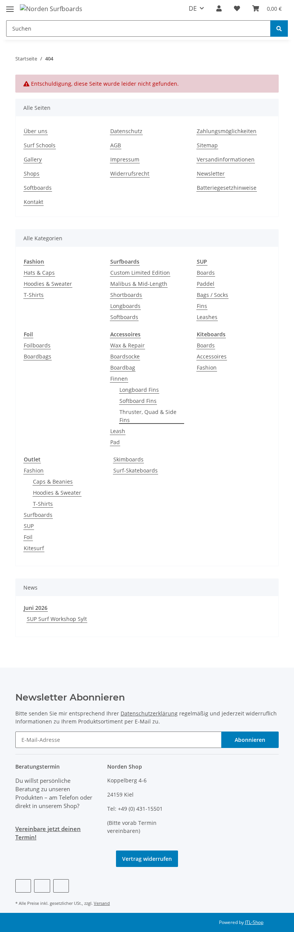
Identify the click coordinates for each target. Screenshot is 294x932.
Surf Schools (40, 145)
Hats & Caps (39, 272)
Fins (202, 306)
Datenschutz (126, 131)
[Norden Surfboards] (51, 8)
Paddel (205, 283)
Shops (31, 173)
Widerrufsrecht (129, 173)
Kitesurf (34, 548)
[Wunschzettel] (237, 8)
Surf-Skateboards (135, 470)
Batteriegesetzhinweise (226, 187)
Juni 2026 (35, 607)
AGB (115, 145)
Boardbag (122, 367)
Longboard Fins (139, 389)
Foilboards (37, 345)
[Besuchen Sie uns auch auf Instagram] (61, 886)
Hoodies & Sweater (48, 283)
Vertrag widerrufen (147, 858)
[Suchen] (279, 28)
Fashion (207, 367)
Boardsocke (125, 356)
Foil (28, 537)
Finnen (119, 378)
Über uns (35, 131)
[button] (219, 8)
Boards (206, 272)
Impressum (124, 159)
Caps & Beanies (53, 481)
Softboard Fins (138, 400)
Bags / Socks (212, 294)
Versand (102, 903)
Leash (117, 431)
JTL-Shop (254, 922)
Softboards (38, 187)
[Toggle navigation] (10, 6)
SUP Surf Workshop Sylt (57, 618)
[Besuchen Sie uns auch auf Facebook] (23, 886)
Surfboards (38, 514)
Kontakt (33, 201)
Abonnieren (250, 739)
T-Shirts (34, 294)
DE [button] (193, 8)
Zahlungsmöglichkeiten (226, 131)
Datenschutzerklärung (149, 713)
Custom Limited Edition (140, 272)
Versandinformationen (226, 159)
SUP (29, 526)
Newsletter (211, 173)
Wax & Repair (127, 345)
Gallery (33, 159)
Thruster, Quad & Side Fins (147, 416)
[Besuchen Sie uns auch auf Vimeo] (42, 886)
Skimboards (128, 459)
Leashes (207, 317)
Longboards (125, 306)
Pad (115, 442)
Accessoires (212, 356)
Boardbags (37, 356)
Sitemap (207, 145)
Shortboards (126, 294)
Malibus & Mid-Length (138, 283)
